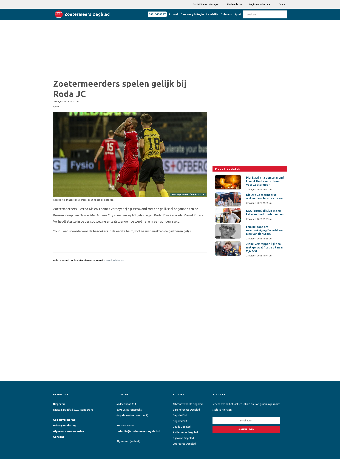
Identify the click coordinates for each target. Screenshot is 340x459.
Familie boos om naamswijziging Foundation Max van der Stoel (264, 230)
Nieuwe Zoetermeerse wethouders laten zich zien (264, 196)
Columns (226, 14)
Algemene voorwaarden (68, 431)
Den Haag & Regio (192, 14)
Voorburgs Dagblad (184, 443)
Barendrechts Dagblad (186, 409)
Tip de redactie (234, 4)
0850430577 (128, 425)
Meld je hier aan (115, 260)
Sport (238, 14)
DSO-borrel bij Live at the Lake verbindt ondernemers (265, 212)
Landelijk (212, 14)
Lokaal (173, 14)
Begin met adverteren (260, 4)
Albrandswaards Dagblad (188, 403)
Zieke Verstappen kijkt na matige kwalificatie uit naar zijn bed (264, 247)
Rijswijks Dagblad (183, 438)
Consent (58, 436)
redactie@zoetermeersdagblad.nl (138, 431)
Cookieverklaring (64, 419)
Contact (283, 4)
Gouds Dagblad (182, 426)
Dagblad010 (180, 415)
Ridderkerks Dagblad (185, 432)
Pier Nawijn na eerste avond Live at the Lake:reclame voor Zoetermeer (265, 181)
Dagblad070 (180, 420)
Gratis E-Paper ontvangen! (206, 4)
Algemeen (123, 441)
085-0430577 (157, 14)
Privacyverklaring (64, 425)
